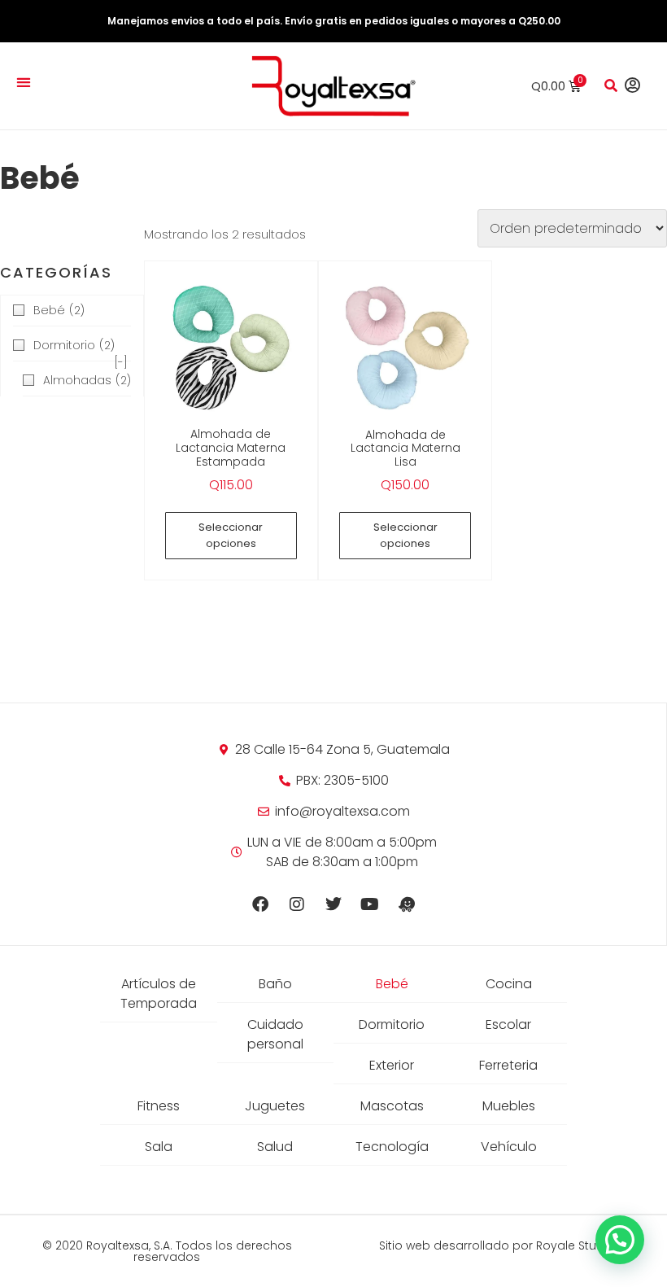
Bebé (392, 983)
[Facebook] (260, 904)
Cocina (509, 983)
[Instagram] (297, 904)
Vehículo (509, 1146)
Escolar (508, 1024)
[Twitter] (333, 904)
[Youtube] (370, 904)
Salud (275, 1146)
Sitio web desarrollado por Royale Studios (500, 1245)
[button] (23, 82)
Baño (275, 983)
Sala (158, 1146)
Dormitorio (392, 1024)
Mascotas (392, 1106)
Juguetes (275, 1106)
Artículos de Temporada (158, 993)
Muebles (508, 1106)
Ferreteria (508, 1065)
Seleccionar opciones (230, 535)
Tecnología (392, 1146)
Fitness (158, 1106)
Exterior (391, 1065)
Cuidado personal (275, 1034)
